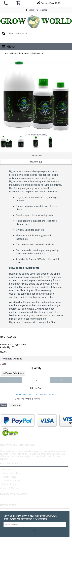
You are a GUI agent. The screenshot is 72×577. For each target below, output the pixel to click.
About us (6, 469)
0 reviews (19, 399)
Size (4, 364)
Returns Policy (9, 484)
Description (36, 155)
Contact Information (11, 480)
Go (35, 530)
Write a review (33, 399)
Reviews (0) (36, 161)
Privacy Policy (9, 477)
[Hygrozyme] (6, 142)
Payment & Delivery (11, 473)
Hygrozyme (15, 405)
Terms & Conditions (11, 488)
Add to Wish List (23, 394)
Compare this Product (46, 394)
